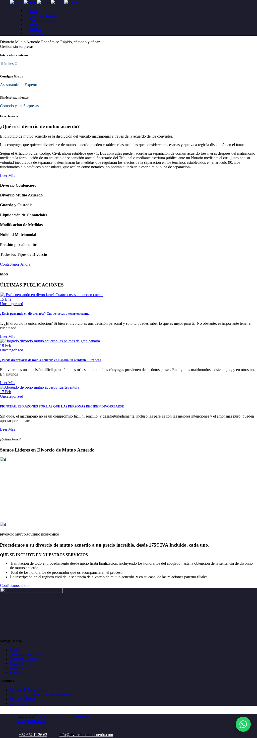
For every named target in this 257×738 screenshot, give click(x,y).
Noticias (16, 668)
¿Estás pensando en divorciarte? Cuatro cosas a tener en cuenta (45, 313)
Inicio (14, 650)
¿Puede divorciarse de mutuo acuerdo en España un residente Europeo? (50, 360)
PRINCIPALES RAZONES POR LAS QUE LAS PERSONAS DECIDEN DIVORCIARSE (62, 406)
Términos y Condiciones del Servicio (39, 694)
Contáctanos (44, 46)
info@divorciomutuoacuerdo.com (86, 734)
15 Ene (5, 299)
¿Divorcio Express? (25, 654)
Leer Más (7, 175)
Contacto (17, 672)
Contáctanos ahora (14, 585)
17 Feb (5, 392)
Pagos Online (20, 663)
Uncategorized (11, 304)
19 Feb (5, 345)
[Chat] (243, 724)
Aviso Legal (19, 703)
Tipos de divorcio (24, 659)
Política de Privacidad (27, 690)
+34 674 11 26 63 (33, 734)
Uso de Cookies (22, 699)
